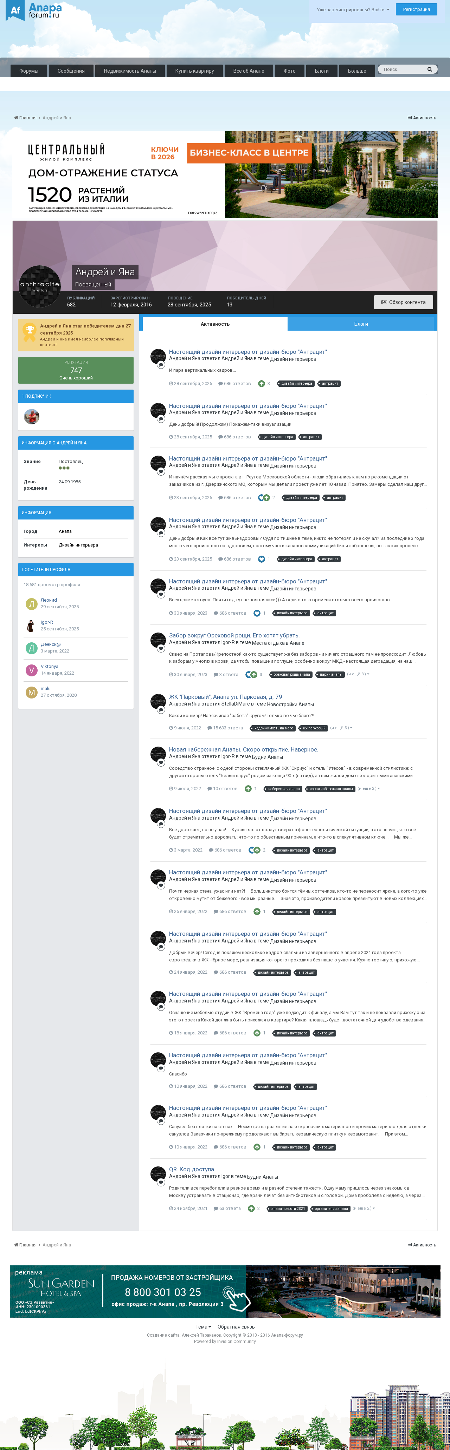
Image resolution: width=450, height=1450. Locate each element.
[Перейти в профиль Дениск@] (32, 648)
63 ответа (229, 1208)
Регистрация (416, 9)
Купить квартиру (194, 71)
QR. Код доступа (191, 1169)
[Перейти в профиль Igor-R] (32, 626)
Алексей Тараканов (201, 1335)
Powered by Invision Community (225, 1341)
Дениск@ (51, 644)
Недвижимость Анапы (130, 71)
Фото (290, 71)
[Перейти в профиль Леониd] (32, 604)
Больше (357, 71)
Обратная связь (236, 1327)
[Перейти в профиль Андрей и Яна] (158, 356)
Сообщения (71, 71)
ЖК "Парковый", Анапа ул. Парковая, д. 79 (225, 696)
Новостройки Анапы (290, 704)
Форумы (28, 71)
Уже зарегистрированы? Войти (352, 9)
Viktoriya (49, 666)
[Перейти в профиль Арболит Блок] (31, 416)
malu (46, 688)
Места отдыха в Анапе (278, 643)
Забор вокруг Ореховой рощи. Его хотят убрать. (234, 635)
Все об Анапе (248, 71)
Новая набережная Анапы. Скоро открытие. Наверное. (244, 749)
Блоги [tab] (361, 324)
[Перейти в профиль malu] (32, 692)
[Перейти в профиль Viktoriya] (32, 670)
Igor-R (47, 622)
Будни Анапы (267, 757)
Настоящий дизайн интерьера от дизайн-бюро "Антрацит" (248, 351)
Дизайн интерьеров (293, 359)
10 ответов (225, 788)
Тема (201, 1327)
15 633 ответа (227, 727)
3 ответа (228, 674)
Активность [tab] (215, 324)
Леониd (49, 600)
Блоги (322, 71)
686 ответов (237, 383)
